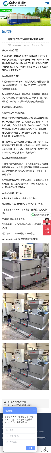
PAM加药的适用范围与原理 (21, 405)
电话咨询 (44, 451)
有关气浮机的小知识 (18, 402)
